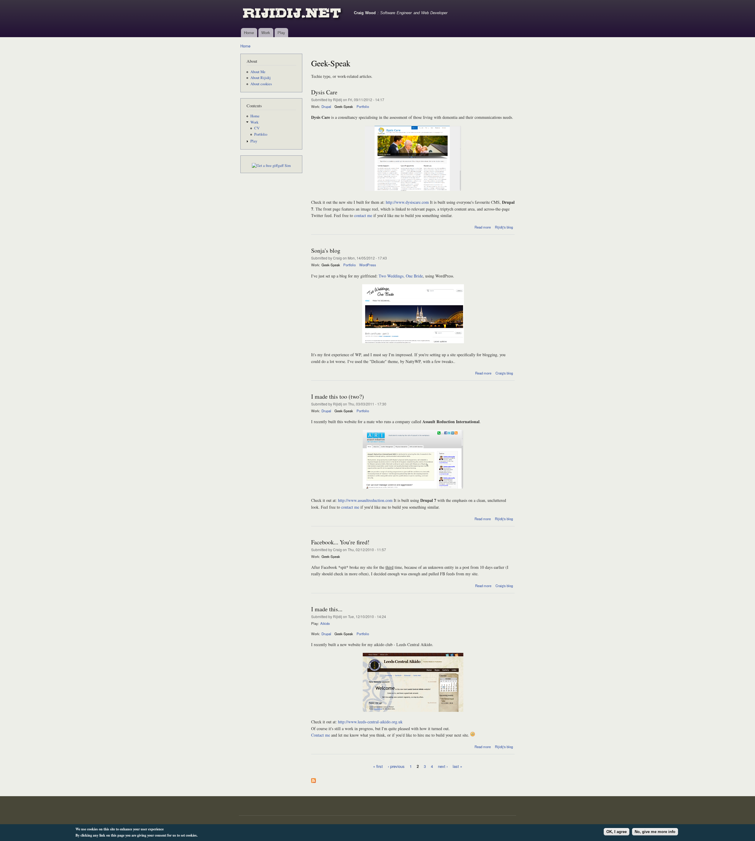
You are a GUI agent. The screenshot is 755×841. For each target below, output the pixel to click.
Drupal (326, 106)
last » (457, 766)
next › (443, 766)
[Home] (292, 14)
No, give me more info (655, 831)
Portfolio (260, 134)
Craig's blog (504, 373)
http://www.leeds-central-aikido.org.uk (370, 722)
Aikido (325, 623)
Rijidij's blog (504, 227)
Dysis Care (324, 92)
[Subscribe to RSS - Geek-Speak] (313, 779)
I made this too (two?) (337, 396)
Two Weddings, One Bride (401, 276)
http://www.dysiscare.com (407, 202)
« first (378, 766)
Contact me (320, 735)
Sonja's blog (325, 250)
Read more (483, 227)
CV (257, 128)
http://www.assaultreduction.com (365, 500)
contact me (363, 215)
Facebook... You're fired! (340, 542)
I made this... (326, 609)
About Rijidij (260, 77)
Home (249, 32)
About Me (257, 71)
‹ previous (396, 766)
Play (281, 32)
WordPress (367, 264)
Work (265, 32)
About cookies (261, 83)
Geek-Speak (343, 106)
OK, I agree (616, 831)
